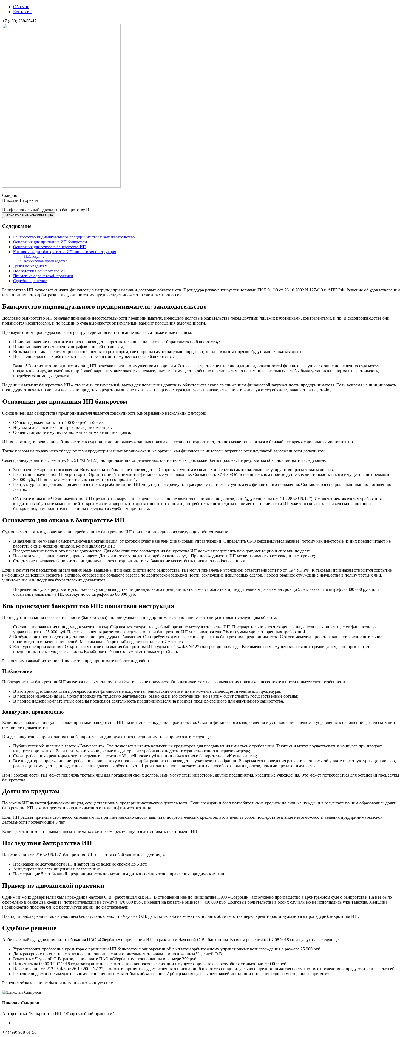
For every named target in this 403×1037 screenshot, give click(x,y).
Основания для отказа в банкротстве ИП (49, 246)
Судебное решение (30, 280)
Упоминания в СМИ (32, 1023)
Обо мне (21, 6)
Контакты (22, 11)
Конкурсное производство (45, 261)
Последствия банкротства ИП (40, 270)
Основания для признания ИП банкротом (50, 241)
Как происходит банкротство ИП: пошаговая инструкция (64, 251)
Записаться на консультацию (28, 215)
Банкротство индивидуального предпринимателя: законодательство (74, 236)
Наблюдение (34, 256)
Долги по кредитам (30, 265)
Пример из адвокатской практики (43, 275)
